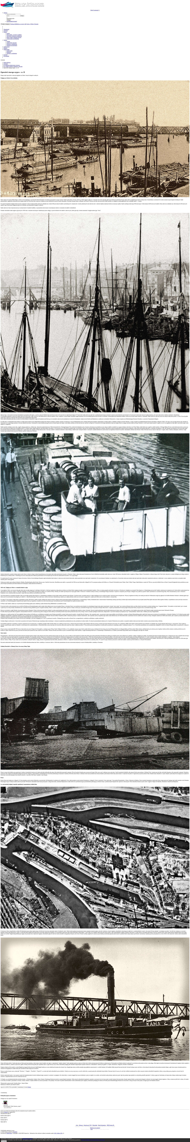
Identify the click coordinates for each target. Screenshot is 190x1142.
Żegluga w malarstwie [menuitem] (12, 44)
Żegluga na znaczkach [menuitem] (12, 45)
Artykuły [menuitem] (6, 30)
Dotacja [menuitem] (5, 48)
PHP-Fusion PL (110, 1125)
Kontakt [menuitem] (5, 54)
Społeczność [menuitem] (6, 49)
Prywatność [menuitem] (6, 56)
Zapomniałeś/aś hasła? (12, 21)
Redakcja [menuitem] (9, 52)
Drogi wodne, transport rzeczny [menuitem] (14, 37)
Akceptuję (4, 1141)
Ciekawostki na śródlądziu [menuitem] (13, 38)
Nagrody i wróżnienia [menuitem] (12, 53)
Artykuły (6, 63)
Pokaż (22, 15)
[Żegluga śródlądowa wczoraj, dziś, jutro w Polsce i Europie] (23, 7)
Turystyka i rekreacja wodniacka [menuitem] (14, 36)
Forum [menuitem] (5, 32)
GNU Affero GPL (58, 1133)
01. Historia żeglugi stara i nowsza (12, 65)
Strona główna (7, 62)
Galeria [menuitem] (5, 40)
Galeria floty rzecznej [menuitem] (12, 42)
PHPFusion (9, 1133)
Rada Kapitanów (102, 1125)
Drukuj (29, 1087)
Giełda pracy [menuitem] (7, 46)
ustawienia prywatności (27, 1138)
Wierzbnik (94, 1125)
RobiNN (15, 1132)
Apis (77, 1125)
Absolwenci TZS (87, 1125)
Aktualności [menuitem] (6, 29)
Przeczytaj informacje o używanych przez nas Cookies (93, 1139)
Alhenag (81, 1125)
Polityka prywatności (95, 1128)
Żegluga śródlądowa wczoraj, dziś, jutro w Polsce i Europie (24, 24)
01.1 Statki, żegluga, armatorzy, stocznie (13, 66)
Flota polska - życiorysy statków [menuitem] (14, 34)
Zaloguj (5, 12)
